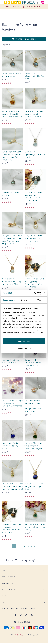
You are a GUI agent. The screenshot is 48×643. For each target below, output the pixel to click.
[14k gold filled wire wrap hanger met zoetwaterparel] (35, 223)
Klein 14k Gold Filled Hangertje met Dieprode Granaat (34, 114)
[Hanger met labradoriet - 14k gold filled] (35, 60)
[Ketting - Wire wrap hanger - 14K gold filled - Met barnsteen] (12, 98)
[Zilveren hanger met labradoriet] (12, 179)
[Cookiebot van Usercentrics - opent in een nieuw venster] (34, 293)
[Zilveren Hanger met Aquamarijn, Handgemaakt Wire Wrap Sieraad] (35, 179)
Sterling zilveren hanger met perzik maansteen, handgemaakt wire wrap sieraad (33, 405)
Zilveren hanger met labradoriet (11, 193)
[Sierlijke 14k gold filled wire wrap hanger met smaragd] (35, 511)
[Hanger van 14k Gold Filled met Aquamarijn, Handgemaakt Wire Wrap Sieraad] (12, 139)
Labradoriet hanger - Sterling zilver (11, 74)
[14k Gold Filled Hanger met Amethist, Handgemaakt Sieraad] (12, 388)
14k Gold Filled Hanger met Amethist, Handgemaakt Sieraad (12, 403)
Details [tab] (24, 300)
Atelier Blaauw (20, 635)
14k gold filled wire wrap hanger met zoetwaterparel (33, 238)
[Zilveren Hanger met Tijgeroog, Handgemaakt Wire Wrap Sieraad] (12, 511)
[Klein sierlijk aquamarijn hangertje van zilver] (35, 139)
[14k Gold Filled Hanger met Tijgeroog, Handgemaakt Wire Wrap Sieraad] (35, 266)
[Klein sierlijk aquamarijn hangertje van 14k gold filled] (12, 266)
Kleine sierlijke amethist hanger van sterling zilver (34, 362)
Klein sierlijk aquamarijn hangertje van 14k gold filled (12, 281)
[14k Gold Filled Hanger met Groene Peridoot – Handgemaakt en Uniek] (12, 471)
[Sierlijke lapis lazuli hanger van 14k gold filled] (35, 471)
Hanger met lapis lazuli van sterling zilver (10, 446)
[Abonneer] (44, 603)
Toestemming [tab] (9, 300)
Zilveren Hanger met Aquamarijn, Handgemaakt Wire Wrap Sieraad (34, 196)
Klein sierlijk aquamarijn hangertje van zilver (35, 154)
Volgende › (31, 546)
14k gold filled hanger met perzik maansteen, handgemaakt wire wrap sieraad (12, 239)
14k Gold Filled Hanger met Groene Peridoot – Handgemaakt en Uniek (12, 486)
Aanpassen (22, 348)
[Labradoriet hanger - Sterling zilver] (12, 60)
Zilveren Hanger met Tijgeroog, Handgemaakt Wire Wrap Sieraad (11, 528)
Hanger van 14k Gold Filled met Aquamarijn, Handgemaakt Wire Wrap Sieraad (12, 156)
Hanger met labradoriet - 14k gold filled (35, 76)
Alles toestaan (24, 341)
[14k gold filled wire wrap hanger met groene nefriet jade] (35, 430)
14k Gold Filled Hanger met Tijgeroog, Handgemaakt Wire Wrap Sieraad (35, 283)
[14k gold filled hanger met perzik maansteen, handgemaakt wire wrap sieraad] (12, 223)
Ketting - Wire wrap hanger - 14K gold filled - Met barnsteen (12, 114)
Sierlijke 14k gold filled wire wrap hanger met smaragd (35, 527)
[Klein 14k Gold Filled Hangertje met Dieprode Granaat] (35, 98)
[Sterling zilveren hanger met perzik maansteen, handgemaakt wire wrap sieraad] (35, 388)
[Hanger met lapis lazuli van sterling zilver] (12, 430)
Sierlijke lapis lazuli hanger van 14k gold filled (34, 486)
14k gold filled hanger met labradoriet (12, 361)
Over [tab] (39, 300)
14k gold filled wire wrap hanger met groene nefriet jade (33, 446)
